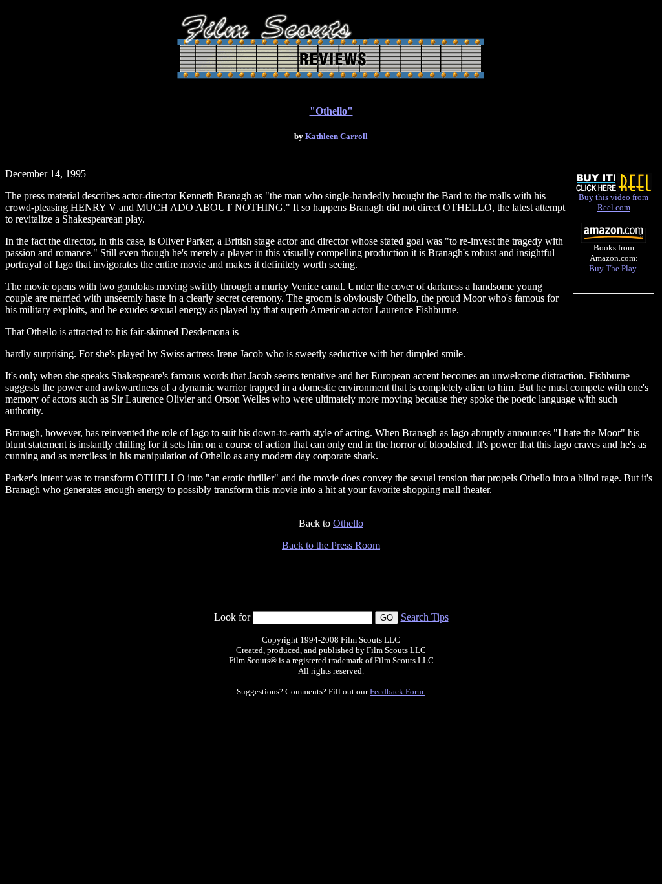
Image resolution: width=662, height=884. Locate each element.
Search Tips (425, 617)
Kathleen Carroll (336, 136)
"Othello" (331, 110)
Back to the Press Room (331, 545)
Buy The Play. (613, 268)
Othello (348, 523)
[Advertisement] (331, 581)
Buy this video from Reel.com (613, 202)
